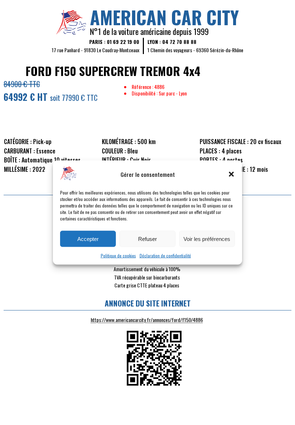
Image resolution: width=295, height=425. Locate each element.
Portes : (210, 160)
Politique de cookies (118, 255)
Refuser (147, 239)
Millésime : (17, 169)
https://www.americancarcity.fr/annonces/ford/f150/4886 (147, 319)
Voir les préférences (206, 239)
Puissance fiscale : (224, 141)
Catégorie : (18, 141)
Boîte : (12, 160)
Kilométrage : (119, 141)
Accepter (88, 239)
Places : (210, 151)
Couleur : (114, 151)
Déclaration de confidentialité (165, 255)
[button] (231, 174)
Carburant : (19, 151)
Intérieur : (115, 160)
